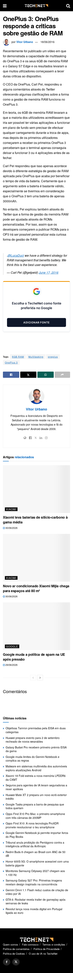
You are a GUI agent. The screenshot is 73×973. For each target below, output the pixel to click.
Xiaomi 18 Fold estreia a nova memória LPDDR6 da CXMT (36, 777)
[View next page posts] (40, 677)
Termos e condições (53, 944)
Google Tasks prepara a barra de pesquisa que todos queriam (35, 806)
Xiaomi (11, 509)
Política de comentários (16, 949)
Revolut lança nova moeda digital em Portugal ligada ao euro (34, 911)
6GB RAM (18, 356)
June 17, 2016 (48, 272)
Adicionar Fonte (36, 322)
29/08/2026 (11, 664)
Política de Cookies (14, 953)
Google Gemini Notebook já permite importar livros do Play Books (37, 835)
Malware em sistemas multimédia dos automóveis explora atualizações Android (36, 768)
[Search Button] (68, 5)
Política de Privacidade (46, 949)
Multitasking (35, 356)
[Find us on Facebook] (6, 961)
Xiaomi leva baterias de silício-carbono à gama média (35, 520)
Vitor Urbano (24, 42)
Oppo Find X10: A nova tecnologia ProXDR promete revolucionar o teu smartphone (32, 825)
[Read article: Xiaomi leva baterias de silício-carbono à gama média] (36, 489)
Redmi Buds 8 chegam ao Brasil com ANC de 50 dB (35, 854)
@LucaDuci (16, 255)
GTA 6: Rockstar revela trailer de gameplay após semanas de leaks (35, 901)
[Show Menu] (5, 5)
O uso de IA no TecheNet (43, 953)
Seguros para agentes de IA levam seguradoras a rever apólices (36, 787)
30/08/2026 (11, 527)
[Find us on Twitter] (16, 961)
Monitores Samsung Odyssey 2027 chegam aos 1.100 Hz (35, 873)
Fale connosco (30, 944)
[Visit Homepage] (36, 5)
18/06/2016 (47, 42)
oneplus (53, 356)
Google (12, 646)
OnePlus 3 (11, 362)
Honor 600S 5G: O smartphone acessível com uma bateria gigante (37, 863)
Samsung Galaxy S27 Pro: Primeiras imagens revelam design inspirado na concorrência (34, 882)
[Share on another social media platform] (62, 375)
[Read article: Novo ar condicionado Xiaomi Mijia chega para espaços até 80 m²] (36, 558)
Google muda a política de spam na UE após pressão (34, 657)
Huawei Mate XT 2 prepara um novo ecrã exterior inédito (36, 797)
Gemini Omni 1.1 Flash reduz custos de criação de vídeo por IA (37, 892)
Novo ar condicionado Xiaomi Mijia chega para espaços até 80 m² (36, 588)
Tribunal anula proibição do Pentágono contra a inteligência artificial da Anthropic (35, 844)
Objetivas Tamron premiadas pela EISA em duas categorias (36, 730)
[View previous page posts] (33, 677)
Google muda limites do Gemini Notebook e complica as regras (32, 759)
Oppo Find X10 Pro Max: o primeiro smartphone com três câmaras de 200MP (35, 816)
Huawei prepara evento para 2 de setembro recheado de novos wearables (33, 740)
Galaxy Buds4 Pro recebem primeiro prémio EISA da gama (36, 749)
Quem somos (10, 944)
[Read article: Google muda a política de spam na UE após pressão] (36, 626)
